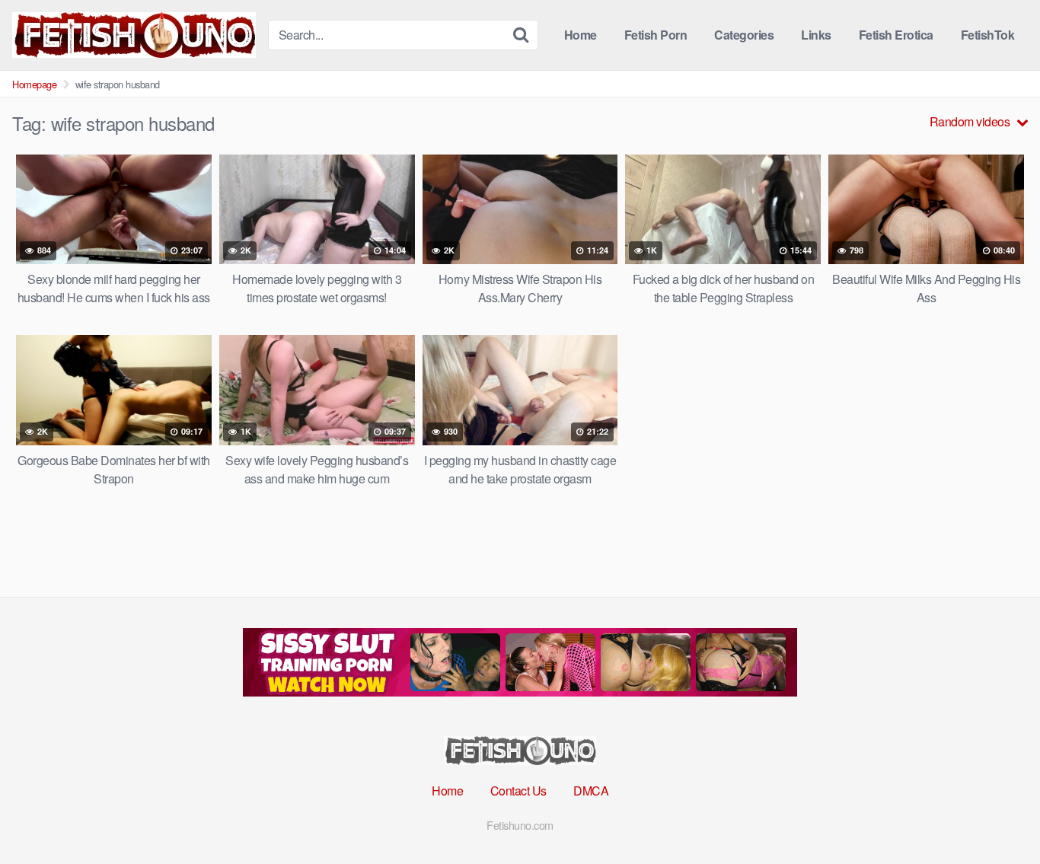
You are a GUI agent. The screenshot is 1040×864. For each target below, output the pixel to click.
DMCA (590, 790)
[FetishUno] (134, 35)
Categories (744, 34)
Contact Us (518, 790)
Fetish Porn (655, 34)
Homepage (34, 84)
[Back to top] (998, 815)
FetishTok (988, 34)
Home (580, 34)
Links (816, 34)
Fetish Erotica (896, 34)
